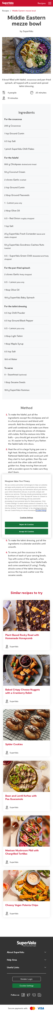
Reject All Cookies (26, 524)
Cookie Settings (27, 985)
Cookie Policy (41, 510)
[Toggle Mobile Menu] (49, 3)
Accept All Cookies (26, 531)
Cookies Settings (26, 517)
